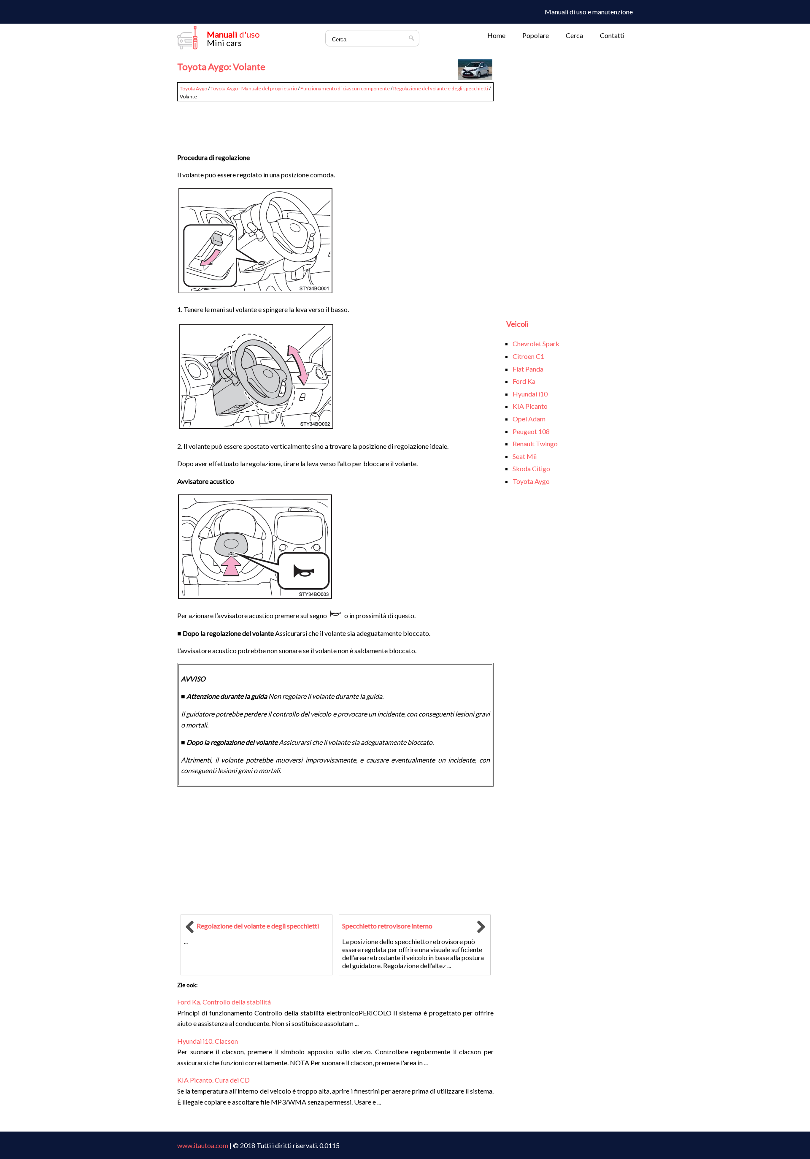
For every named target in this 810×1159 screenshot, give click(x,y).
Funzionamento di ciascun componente (345, 88)
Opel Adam (529, 419)
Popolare (535, 35)
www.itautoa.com (202, 1145)
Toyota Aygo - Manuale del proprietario (254, 88)
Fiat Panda (528, 369)
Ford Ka (524, 381)
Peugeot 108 (531, 431)
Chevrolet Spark (536, 343)
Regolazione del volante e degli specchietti (440, 88)
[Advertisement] (335, 123)
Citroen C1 (528, 356)
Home (496, 35)
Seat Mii (525, 456)
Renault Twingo (535, 444)
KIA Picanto (530, 406)
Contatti (612, 35)
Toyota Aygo (193, 88)
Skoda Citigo (531, 468)
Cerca (574, 35)
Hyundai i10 (530, 394)
